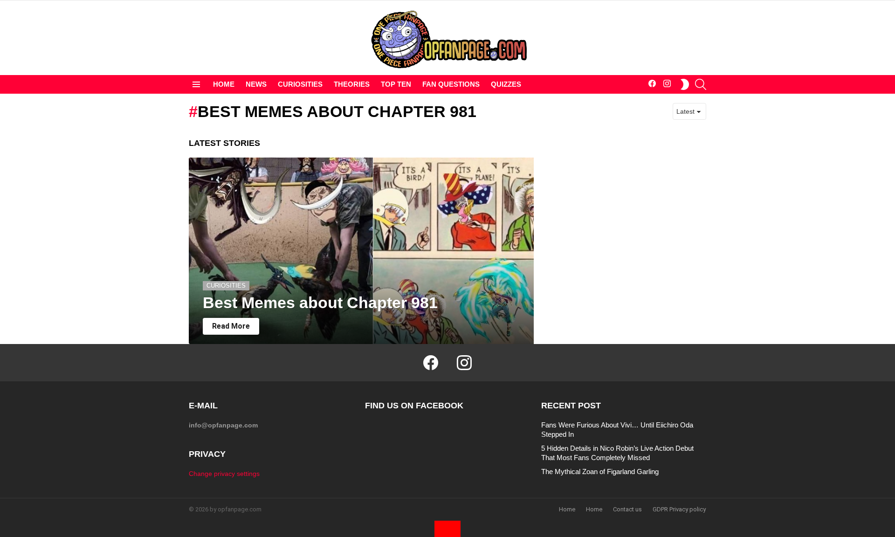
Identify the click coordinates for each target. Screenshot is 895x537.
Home (567, 509)
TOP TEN (396, 84)
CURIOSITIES (300, 84)
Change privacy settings (224, 473)
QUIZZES (506, 84)
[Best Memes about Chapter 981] (361, 251)
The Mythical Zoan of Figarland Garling (600, 471)
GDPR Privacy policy (679, 509)
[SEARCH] (700, 84)
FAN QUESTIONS (451, 84)
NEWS (256, 84)
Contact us (627, 509)
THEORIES (352, 84)
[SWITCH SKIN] (684, 84)
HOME (223, 84)
